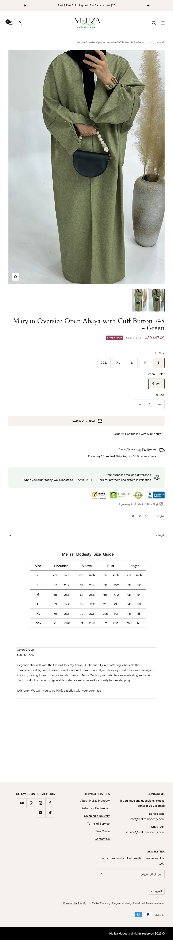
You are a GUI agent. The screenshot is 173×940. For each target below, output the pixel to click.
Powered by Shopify (74, 903)
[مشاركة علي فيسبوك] (152, 516)
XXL (104, 362)
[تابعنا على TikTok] (50, 812)
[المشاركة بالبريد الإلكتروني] (132, 516)
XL (118, 362)
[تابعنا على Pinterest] (31, 803)
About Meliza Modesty (95, 800)
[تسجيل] (101, 874)
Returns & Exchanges (95, 808)
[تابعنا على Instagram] (40, 803)
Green (156, 383)
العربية (158, 891)
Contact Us (102, 839)
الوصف (160, 535)
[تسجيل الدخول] (20, 23)
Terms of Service (98, 823)
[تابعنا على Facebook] (50, 803)
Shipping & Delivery (97, 816)
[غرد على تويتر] (140, 516)
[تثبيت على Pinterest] (146, 516)
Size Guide (102, 831)
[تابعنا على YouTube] (21, 803)
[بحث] (154, 23)
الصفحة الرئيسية (156, 42)
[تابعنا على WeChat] (40, 812)
